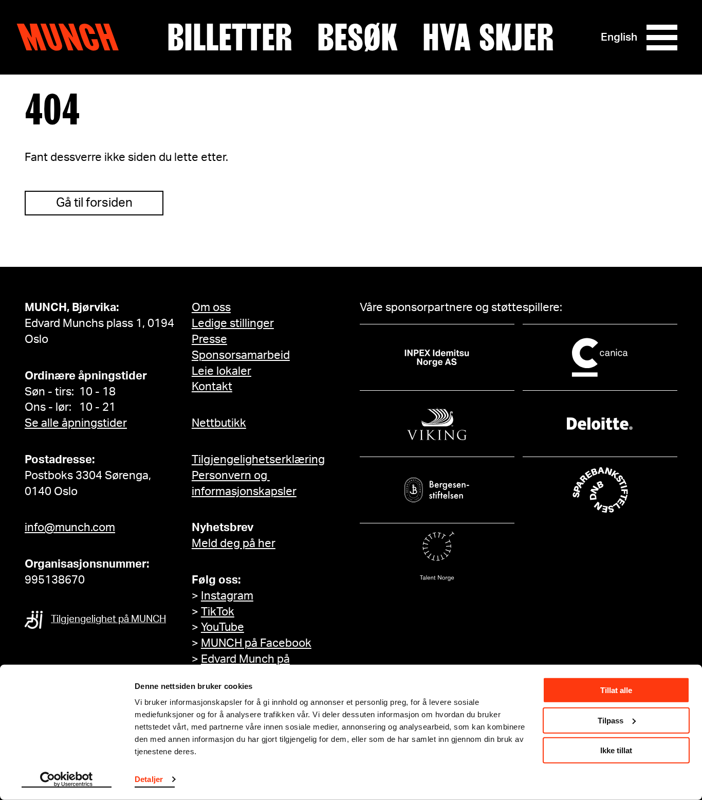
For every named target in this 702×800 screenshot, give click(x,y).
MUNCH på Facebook (256, 643)
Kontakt (212, 386)
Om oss (211, 307)
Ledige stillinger (233, 323)
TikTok (217, 611)
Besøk (357, 37)
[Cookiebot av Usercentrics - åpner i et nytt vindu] (67, 780)
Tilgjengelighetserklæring (258, 459)
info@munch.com (70, 527)
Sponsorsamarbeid (241, 355)
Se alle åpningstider (76, 423)
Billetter (229, 37)
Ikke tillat (616, 750)
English (619, 37)
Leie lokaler (221, 371)
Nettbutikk (219, 423)
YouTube (222, 627)
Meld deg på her (233, 543)
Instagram (227, 596)
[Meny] (661, 37)
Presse (209, 339)
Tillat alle (616, 690)
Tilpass (610, 720)
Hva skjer (488, 37)
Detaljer (149, 779)
